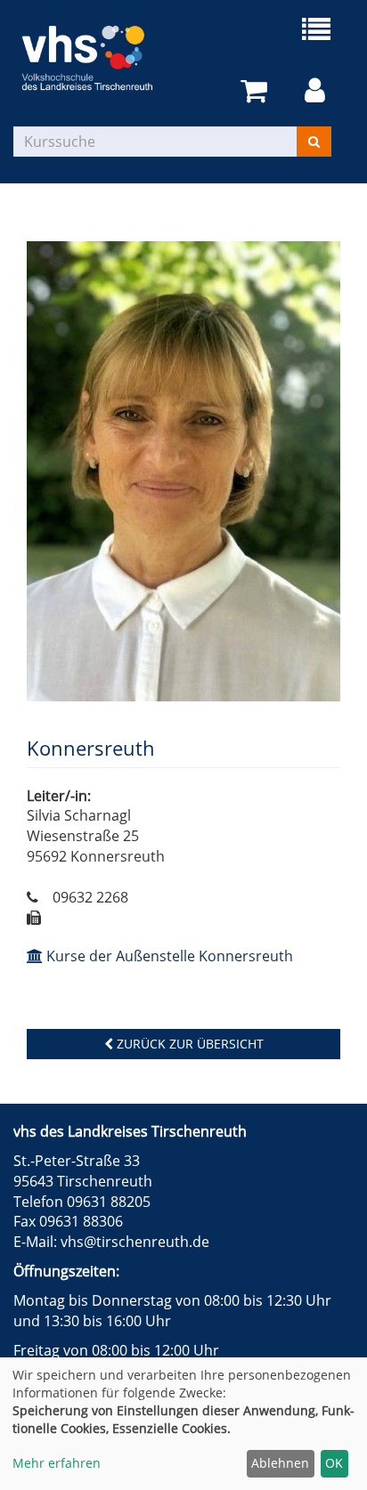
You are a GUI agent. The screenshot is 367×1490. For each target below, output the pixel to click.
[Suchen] (314, 141)
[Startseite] (98, 58)
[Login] (318, 91)
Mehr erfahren (56, 1462)
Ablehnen (280, 1462)
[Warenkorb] (257, 91)
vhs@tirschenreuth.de (135, 1241)
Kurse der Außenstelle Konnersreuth (168, 956)
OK (334, 1462)
